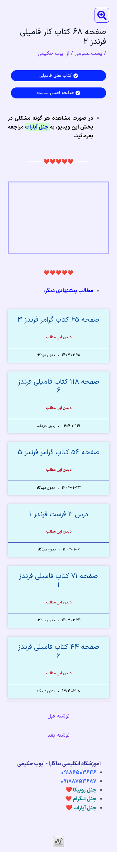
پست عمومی (88, 54)
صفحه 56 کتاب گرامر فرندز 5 (59, 452)
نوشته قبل (58, 716)
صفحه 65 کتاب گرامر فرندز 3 (58, 320)
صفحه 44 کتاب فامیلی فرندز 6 (58, 651)
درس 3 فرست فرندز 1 (58, 514)
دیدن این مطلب (58, 337)
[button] (102, 15)
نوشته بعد (58, 735)
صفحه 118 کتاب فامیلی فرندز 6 (58, 386)
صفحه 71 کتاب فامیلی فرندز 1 (58, 581)
